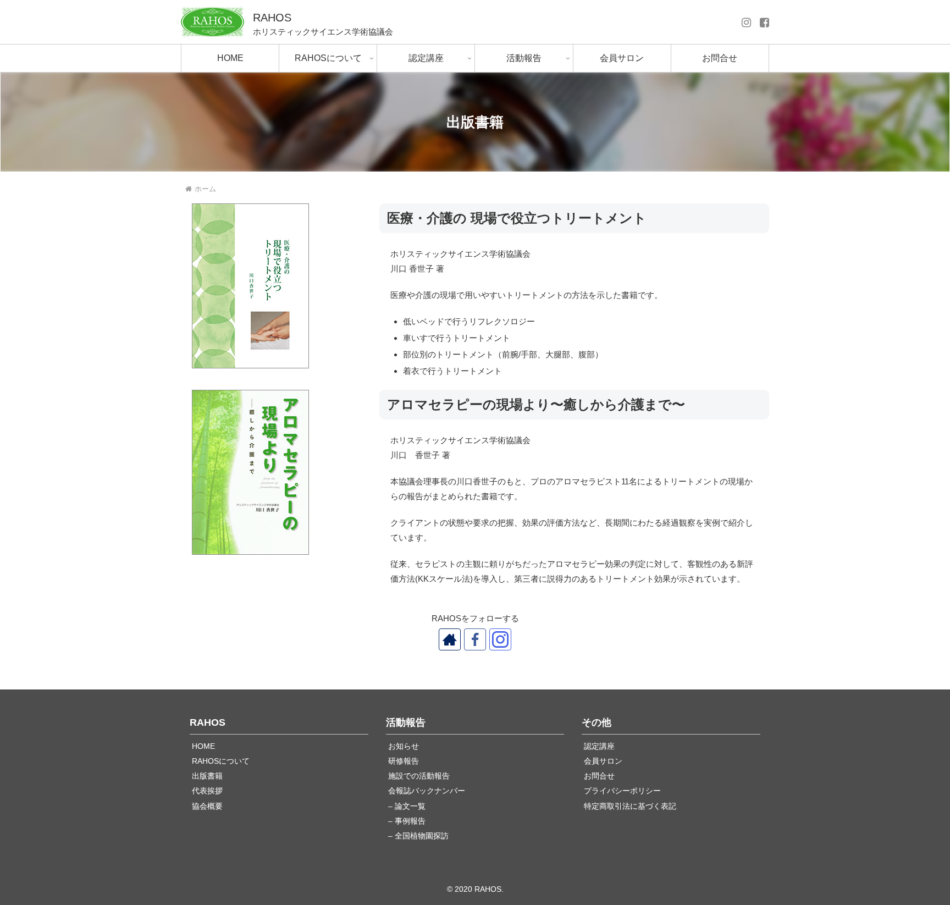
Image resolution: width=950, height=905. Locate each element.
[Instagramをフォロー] (500, 639)
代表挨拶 (207, 791)
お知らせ (403, 746)
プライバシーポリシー (622, 791)
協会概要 (207, 806)
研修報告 (403, 761)
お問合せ (599, 776)
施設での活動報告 (419, 776)
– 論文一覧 (407, 806)
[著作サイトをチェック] (450, 639)
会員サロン (603, 761)
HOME (203, 746)
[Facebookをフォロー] (475, 639)
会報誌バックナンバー (426, 791)
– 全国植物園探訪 (418, 836)
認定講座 (599, 746)
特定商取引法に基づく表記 (630, 806)
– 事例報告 (407, 821)
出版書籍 (207, 776)
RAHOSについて (221, 761)
